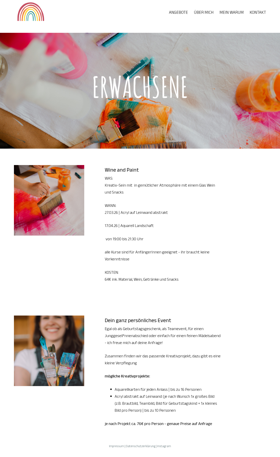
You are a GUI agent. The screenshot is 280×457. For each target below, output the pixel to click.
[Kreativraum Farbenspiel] (30, 12)
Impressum (116, 446)
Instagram (164, 446)
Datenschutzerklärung (140, 446)
